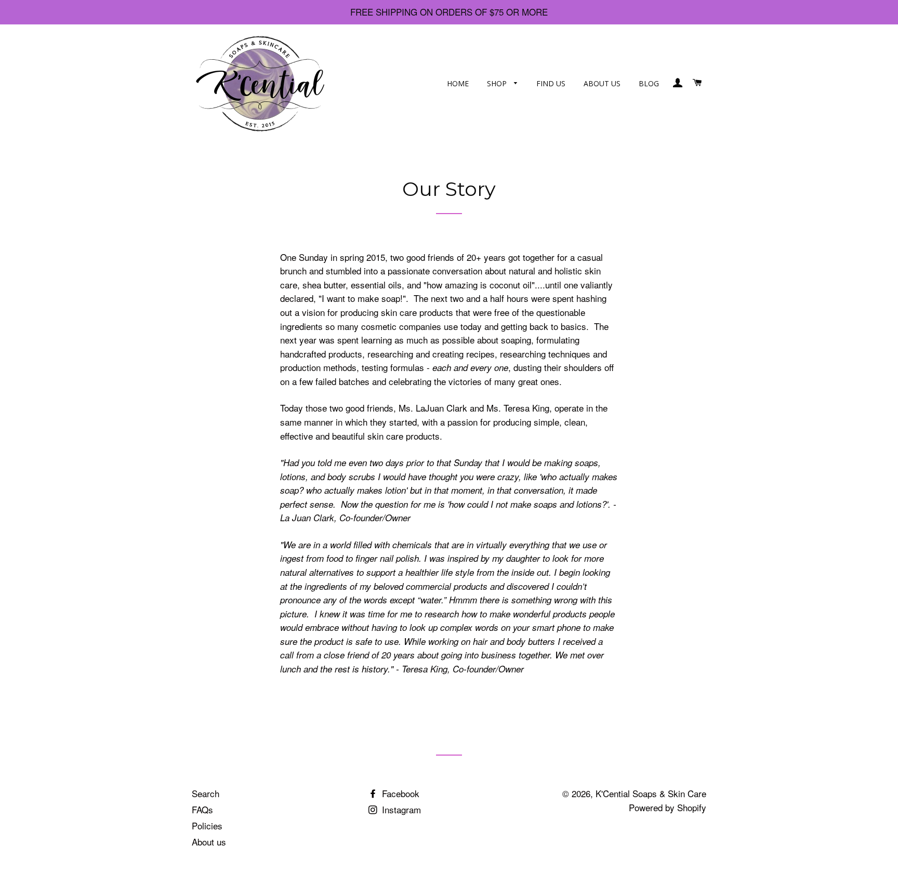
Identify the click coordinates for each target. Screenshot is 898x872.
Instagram (400, 809)
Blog (649, 83)
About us (602, 83)
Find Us (550, 83)
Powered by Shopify (667, 807)
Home (458, 83)
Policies (207, 825)
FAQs (202, 809)
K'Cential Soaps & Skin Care (651, 793)
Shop (498, 83)
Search (205, 793)
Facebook (399, 793)
